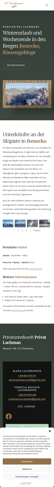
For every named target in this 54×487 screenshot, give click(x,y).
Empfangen (27, 461)
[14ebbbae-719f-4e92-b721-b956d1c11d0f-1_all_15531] (44, 226)
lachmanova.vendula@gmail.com (27, 399)
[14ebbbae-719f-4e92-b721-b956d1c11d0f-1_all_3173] (8, 226)
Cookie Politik (25, 483)
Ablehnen (27, 469)
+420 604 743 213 (27, 375)
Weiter (37, 230)
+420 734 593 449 (27, 394)
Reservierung (16, 65)
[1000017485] (20, 226)
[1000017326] (32, 226)
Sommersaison (35, 268)
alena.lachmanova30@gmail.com (27, 379)
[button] (49, 431)
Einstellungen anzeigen (27, 476)
